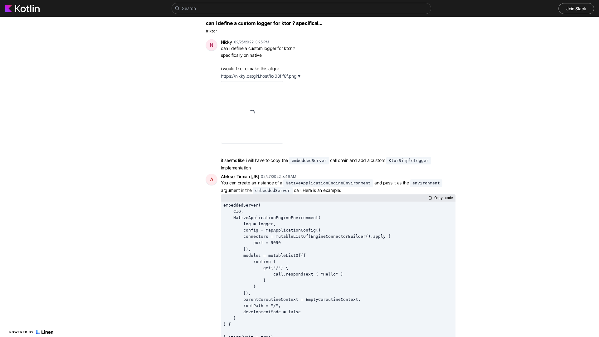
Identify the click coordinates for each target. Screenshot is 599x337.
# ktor (211, 31)
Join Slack (576, 8)
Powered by (21, 332)
